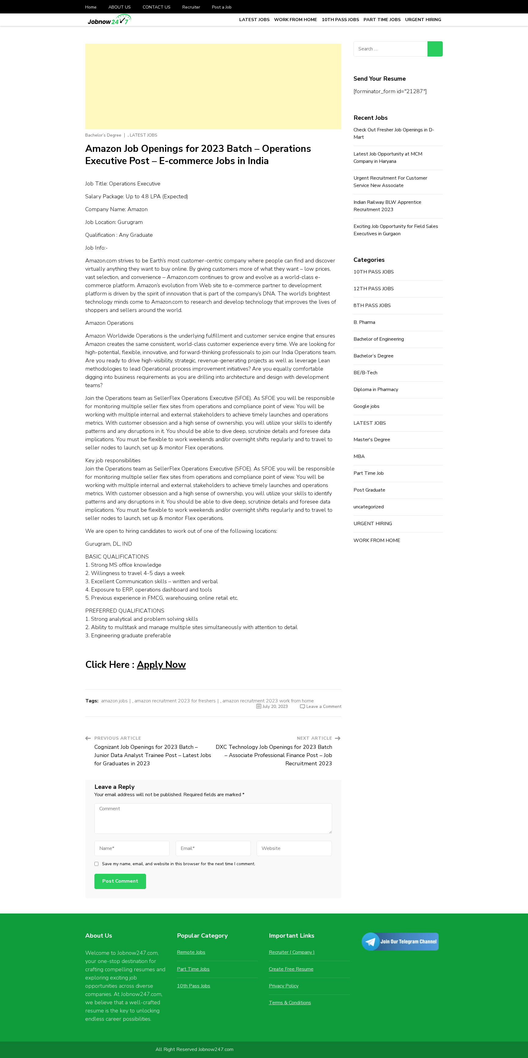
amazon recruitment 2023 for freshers (175, 700)
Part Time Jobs (193, 969)
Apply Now (161, 664)
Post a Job (222, 7)
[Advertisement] (213, 86)
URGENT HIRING (423, 19)
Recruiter (191, 7)
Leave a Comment (323, 706)
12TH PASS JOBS (374, 288)
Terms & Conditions (290, 1002)
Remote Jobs (191, 952)
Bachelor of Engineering (379, 339)
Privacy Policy (284, 986)
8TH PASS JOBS (372, 305)
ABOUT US (119, 7)
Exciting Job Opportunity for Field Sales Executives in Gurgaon (396, 230)
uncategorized (369, 506)
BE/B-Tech (365, 372)
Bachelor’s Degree (103, 135)
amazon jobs (114, 700)
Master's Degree (372, 439)
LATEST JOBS (254, 19)
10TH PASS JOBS (340, 19)
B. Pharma (364, 322)
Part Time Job (369, 473)
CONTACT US (156, 7)
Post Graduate (369, 490)
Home (91, 7)
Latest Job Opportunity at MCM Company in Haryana (388, 158)
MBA (359, 456)
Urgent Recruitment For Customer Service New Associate (390, 182)
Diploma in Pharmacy (376, 389)
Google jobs (367, 406)
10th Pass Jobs (193, 986)
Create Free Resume (291, 969)
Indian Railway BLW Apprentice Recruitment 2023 (387, 206)
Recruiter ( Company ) (292, 952)
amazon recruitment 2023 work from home (268, 700)
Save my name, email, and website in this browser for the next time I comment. (178, 864)
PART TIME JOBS (382, 19)
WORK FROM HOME (295, 19)
